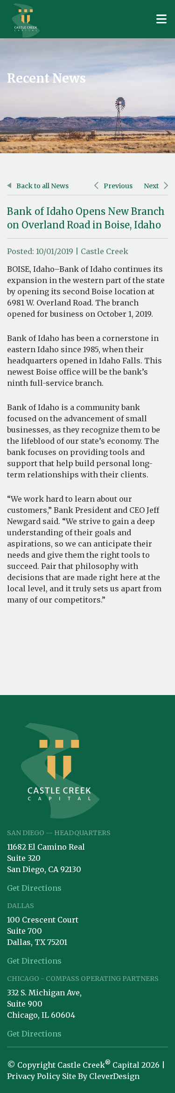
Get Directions (34, 888)
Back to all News (42, 186)
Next (152, 186)
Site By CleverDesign (101, 1076)
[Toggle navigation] (161, 19)
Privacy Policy (33, 1076)
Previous (117, 186)
